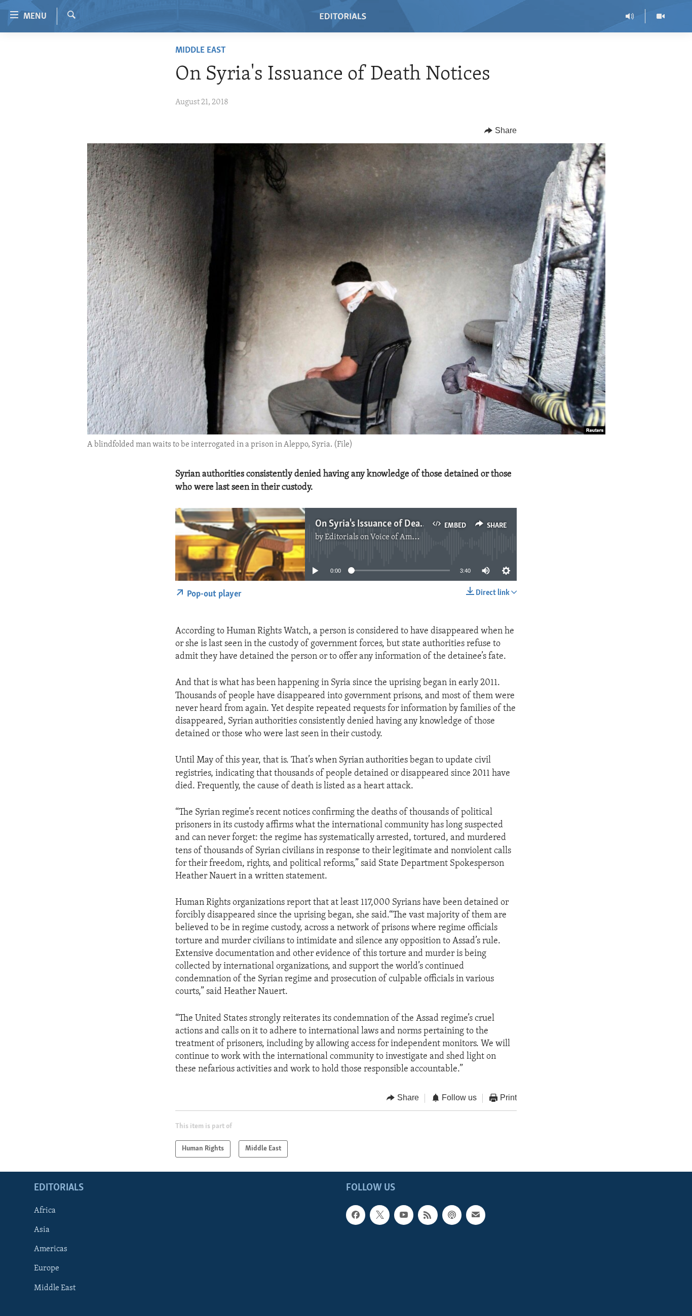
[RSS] (427, 1214)
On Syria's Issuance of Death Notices (388, 524)
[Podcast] (452, 1214)
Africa (45, 1211)
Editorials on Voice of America (377, 537)
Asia (42, 1230)
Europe (46, 1269)
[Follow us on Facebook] (355, 1214)
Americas (50, 1249)
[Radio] (629, 16)
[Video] (660, 16)
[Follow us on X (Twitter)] (379, 1214)
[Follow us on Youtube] (403, 1214)
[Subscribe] (475, 1214)
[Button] (500, 130)
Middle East (200, 50)
